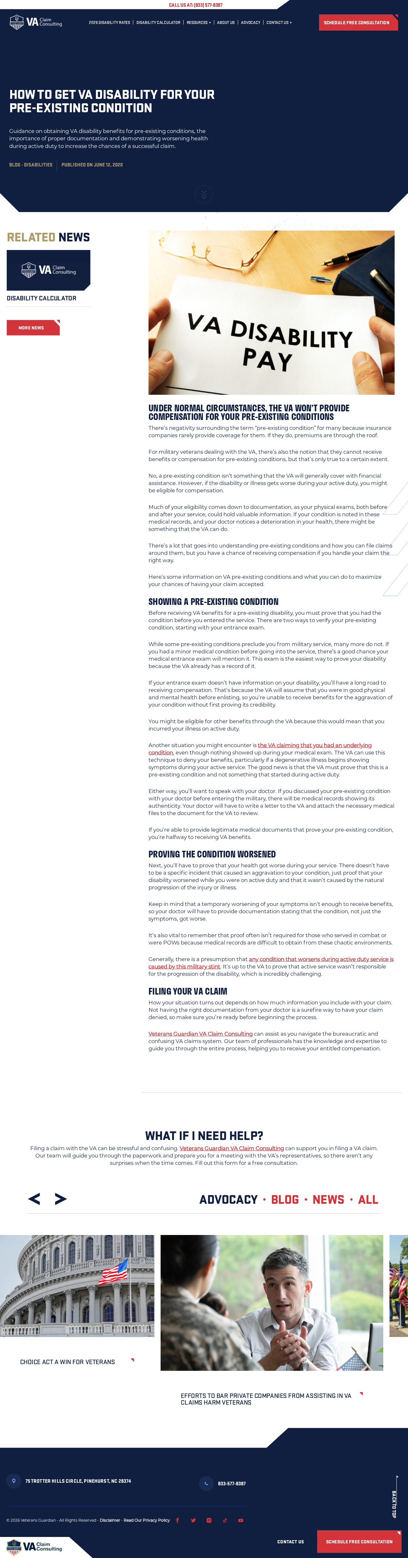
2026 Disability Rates (109, 22)
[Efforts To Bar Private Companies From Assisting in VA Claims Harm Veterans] (272, 1303)
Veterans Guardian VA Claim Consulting (201, 1034)
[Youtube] (240, 1520)
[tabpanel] (204, 1331)
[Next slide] (60, 1198)
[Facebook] (177, 1520)
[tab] (234, 1198)
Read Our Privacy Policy (147, 1520)
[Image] (48, 270)
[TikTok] (225, 1520)
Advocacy (250, 22)
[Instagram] (209, 1520)
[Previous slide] (35, 1198)
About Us (226, 22)
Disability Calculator (158, 22)
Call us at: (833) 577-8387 (195, 4)
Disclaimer (110, 1520)
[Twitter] (193, 1520)
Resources (197, 22)
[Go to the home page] (36, 22)
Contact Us (277, 22)
